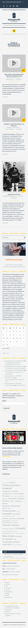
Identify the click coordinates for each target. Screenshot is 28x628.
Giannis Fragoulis (13, 77)
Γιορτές (11, 496)
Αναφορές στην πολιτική (10, 494)
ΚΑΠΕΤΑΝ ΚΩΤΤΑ (14, 194)
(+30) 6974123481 (10, 569)
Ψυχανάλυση (9, 591)
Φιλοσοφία (18, 536)
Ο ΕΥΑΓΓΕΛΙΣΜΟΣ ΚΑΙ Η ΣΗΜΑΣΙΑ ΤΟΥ (14, 379)
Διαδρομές (5, 498)
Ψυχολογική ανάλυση (11, 542)
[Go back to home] (14, 16)
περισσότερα (6, 456)
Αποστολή (6, 408)
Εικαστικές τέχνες (8, 501)
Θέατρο (5, 503)
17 (10, 338)
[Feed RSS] (4, 6)
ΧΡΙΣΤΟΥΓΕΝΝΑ (21, 385)
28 (23, 341)
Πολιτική (7, 584)
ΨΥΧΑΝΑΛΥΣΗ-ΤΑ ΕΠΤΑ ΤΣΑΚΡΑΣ (15, 368)
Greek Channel (5, 482)
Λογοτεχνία (16, 514)
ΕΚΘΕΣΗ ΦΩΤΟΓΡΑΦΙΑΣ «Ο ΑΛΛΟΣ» (14, 125)
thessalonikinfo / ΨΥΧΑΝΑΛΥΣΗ (14, 361)
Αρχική (7, 582)
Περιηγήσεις (15, 522)
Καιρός (4, 508)
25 (13, 341)
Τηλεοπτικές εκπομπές (19, 533)
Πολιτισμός (9, 79)
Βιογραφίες (6, 496)
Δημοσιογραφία (20, 496)
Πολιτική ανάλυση (10, 525)
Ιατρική (7, 595)
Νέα (6, 586)
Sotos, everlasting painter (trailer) (11, 2)
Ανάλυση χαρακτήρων (11, 485)
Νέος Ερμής (5, 520)
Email (4, 401)
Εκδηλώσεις (19, 501)
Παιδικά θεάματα (6, 522)
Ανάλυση (12, 483)
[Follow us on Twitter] (10, 6)
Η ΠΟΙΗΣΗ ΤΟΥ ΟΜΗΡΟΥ (12, 608)
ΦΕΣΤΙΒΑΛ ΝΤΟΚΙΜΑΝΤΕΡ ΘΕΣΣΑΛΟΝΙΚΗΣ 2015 (14, 75)
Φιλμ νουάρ (8, 536)
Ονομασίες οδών (14, 520)
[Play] (4, 442)
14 (23, 335)
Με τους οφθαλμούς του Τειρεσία (8, 516)
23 (7, 341)
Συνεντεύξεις (6, 533)
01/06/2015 (19, 79)
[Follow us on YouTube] (16, 6)
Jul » (8, 353)
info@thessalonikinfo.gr (12, 566)
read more (5, 97)
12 (17, 335)
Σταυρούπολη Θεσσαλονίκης (10, 574)
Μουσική (20, 518)
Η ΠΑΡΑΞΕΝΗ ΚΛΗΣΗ (11, 606)
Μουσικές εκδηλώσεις (9, 518)
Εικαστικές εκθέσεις (16, 498)
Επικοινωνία (8, 597)
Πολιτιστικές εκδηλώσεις (8, 528)
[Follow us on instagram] (13, 6)
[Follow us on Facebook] (7, 6)
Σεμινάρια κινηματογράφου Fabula (9, 531)
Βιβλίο (21, 494)
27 (20, 341)
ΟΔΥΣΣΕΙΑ (8, 610)
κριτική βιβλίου (7, 544)
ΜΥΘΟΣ (7, 611)
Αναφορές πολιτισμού (10, 491)
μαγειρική (19, 544)
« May (4, 353)
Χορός (14, 539)
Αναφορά (7, 488)
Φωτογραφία (7, 539)
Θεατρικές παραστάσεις (11, 506)
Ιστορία (20, 196)
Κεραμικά (9, 508)
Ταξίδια (7, 593)
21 (23, 338)
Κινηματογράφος (9, 511)
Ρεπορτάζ (20, 528)
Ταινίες (13, 533)
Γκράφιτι (15, 496)
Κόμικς (18, 511)
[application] (14, 437)
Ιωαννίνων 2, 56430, (14, 571)
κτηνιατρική (15, 544)
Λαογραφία (7, 514)
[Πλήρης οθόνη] (23, 442)
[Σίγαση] (21, 442)
